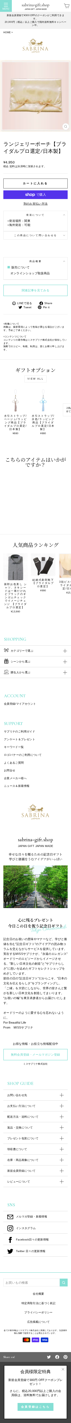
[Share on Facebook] (57, 1356)
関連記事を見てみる (35, 290)
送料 (12, 166)
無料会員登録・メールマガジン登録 (35, 1054)
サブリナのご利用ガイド (19, 731)
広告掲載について (38, 1321)
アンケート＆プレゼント (19, 739)
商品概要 (35, 261)
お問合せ (9, 770)
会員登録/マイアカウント (20, 703)
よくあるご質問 (14, 762)
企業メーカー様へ (15, 778)
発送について (35, 214)
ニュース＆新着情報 (16, 785)
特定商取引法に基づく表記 (38, 1303)
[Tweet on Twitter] (49, 1356)
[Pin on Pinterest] (65, 1356)
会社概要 (38, 1293)
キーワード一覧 (14, 747)
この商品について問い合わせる (35, 235)
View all (35, 378)
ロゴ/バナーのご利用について (23, 754)
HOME (7, 32)
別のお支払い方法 (35, 203)
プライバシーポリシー (38, 1312)
